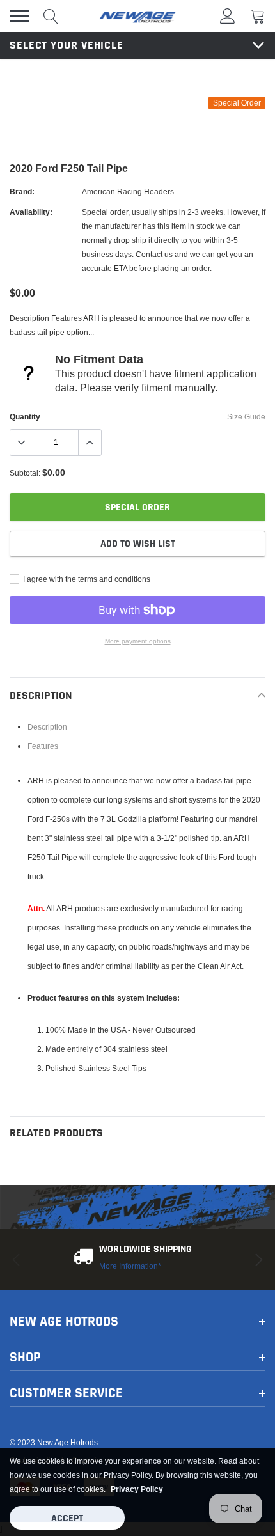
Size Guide (246, 416)
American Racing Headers (128, 191)
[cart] (257, 15)
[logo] (137, 16)
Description (47, 727)
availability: (31, 212)
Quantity (25, 416)
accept (67, 1518)
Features (43, 746)
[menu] (19, 16)
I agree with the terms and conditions (85, 579)
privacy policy (137, 1489)
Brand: (22, 191)
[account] (227, 15)
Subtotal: (25, 473)
